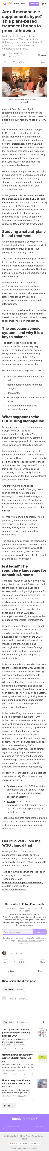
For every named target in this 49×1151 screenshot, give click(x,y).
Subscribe (34, 3)
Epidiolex (12, 786)
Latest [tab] (12, 1022)
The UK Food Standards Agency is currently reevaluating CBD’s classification (23, 745)
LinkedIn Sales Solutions (27, 99)
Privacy (28, 1136)
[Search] (44, 1022)
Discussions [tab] (22, 1022)
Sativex (11, 801)
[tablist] (13, 989)
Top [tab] (5, 1022)
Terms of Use (37, 938)
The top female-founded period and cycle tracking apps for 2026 (16, 1032)
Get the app (35, 1143)
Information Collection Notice (29, 940)
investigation (28, 109)
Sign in (43, 3)
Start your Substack (19, 1143)
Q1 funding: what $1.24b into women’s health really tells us (18, 1057)
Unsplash (24, 102)
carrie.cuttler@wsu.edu (14, 889)
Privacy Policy (24, 943)
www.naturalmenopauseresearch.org (22, 882)
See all (7, 1105)
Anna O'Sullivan (15, 54)
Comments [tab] (8, 989)
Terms (34, 1136)
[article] (24, 1039)
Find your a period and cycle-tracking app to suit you (15, 1040)
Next (40, 971)
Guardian (16, 109)
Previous (10, 971)
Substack (14, 1148)
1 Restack (18, 953)
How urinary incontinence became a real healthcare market (16, 1083)
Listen (43, 55)
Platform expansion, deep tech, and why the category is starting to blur (18, 1065)
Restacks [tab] (19, 989)
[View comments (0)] (13, 62)
